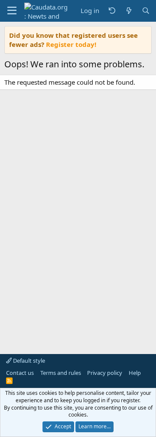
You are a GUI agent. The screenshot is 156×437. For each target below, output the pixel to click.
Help (135, 373)
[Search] (145, 11)
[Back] (112, 11)
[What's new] (128, 11)
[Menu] (12, 11)
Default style (28, 360)
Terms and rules (60, 373)
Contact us (20, 373)
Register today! (71, 44)
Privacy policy (104, 373)
